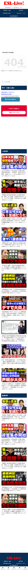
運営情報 (21, 561)
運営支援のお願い (7, 563)
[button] (25, 82)
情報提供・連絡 (7, 561)
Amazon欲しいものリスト (8, 92)
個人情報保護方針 (14, 565)
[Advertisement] (14, 32)
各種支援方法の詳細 (6, 94)
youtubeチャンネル (20, 563)
